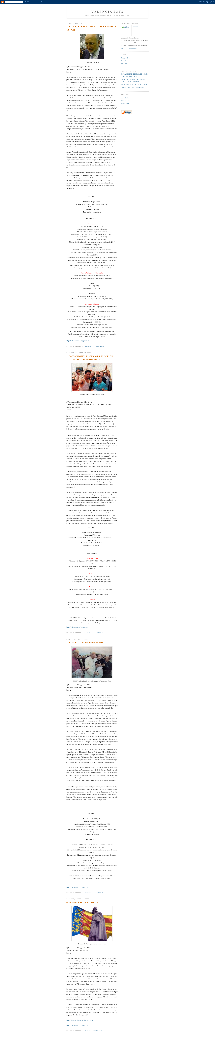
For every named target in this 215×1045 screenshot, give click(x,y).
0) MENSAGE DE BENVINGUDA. (132, 87)
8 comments (97, 1030)
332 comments (98, 346)
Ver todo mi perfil (129, 48)
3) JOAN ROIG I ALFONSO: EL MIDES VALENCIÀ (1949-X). (134, 75)
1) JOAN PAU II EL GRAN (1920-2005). (134, 84)
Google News (125, 58)
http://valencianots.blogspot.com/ (77, 341)
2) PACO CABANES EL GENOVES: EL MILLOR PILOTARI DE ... (134, 80)
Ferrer (135, 26)
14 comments (98, 632)
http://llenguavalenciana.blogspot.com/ (79, 1020)
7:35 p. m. (87, 892)
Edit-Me (124, 61)
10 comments (98, 892)
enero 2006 (125, 98)
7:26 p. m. (87, 1030)
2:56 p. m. (87, 632)
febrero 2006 (125, 101)
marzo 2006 (125, 103)
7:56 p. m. (87, 346)
